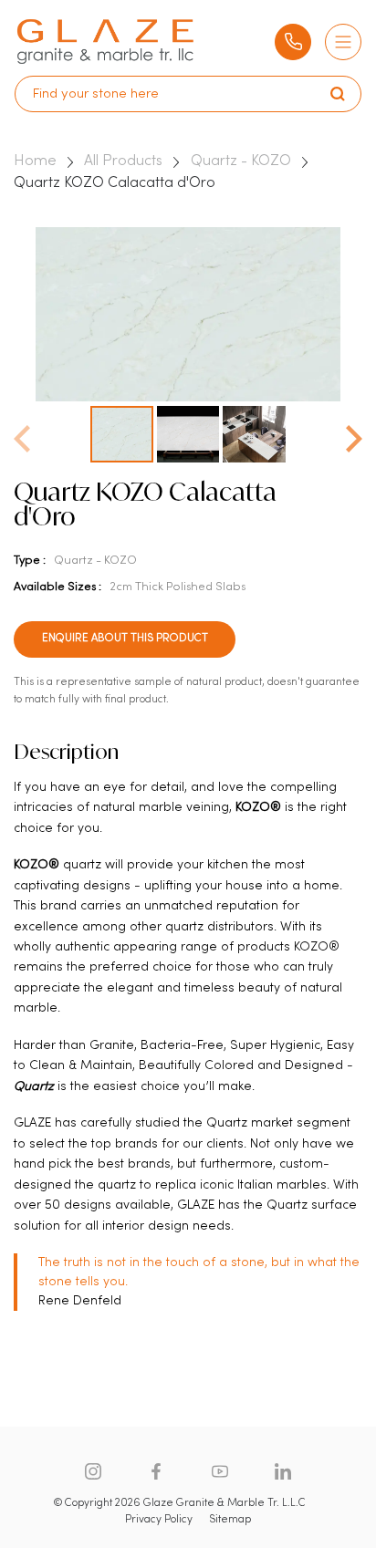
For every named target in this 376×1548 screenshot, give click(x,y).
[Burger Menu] (343, 42)
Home (35, 161)
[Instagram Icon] (93, 1471)
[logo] (105, 41)
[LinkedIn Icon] (283, 1471)
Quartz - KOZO (241, 161)
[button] (354, 433)
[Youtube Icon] (220, 1471)
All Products (123, 161)
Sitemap (230, 1519)
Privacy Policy (159, 1519)
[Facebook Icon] (156, 1471)
